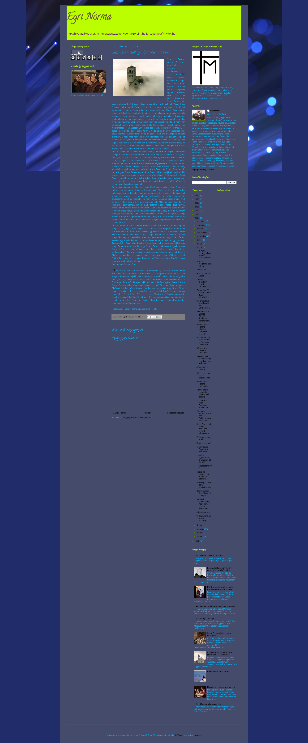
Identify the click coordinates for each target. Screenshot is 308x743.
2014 (197, 210)
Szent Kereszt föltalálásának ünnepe (204, 493)
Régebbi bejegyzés (175, 413)
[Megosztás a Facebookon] (157, 317)
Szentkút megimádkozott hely (204, 263)
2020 (197, 196)
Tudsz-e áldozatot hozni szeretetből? (203, 283)
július (199, 240)
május (200, 247)
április (200, 525)
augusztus (201, 236)
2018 (197, 199)
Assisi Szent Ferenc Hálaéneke (203, 383)
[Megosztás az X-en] (154, 317)
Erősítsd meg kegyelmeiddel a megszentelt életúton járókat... (220, 588)
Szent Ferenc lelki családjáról (208, 704)
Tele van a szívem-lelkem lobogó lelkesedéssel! (204, 254)
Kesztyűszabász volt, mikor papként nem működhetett (219, 569)
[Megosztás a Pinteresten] (160, 317)
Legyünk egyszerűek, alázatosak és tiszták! (204, 458)
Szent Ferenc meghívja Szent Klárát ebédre (203, 393)
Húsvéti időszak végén (203, 274)
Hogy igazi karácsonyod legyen (221, 687)
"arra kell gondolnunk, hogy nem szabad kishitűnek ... (203, 504)
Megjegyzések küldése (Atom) (136, 417)
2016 (197, 203)
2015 (197, 207)
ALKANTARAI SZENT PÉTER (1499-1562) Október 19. (220, 653)
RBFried (179, 735)
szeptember (202, 232)
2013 (197, 214)
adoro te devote (203, 512)
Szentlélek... (202, 270)
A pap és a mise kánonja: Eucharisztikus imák (215, 606)
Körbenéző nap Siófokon (218, 671)
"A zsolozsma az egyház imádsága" (204, 518)
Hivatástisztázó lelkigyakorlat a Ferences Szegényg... (203, 340)
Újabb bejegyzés (120, 413)
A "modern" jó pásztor (202, 368)
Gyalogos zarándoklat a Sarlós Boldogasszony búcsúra (204, 416)
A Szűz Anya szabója (205, 618)
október (200, 229)
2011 (197, 541)
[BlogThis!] (151, 317)
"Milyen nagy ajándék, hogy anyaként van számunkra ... (204, 360)
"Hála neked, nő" (204, 443)
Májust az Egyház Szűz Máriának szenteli (203, 475)
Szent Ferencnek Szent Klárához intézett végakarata (204, 429)
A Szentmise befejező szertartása (203, 350)
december (201, 221)
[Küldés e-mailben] (148, 317)
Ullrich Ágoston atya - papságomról (203, 375)
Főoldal (147, 413)
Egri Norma (89, 17)
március (200, 529)
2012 (197, 218)
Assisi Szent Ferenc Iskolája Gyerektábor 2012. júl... (203, 329)
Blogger (197, 735)
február (200, 533)
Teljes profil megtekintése (203, 170)
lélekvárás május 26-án (204, 438)
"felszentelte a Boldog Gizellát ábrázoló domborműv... (204, 316)
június (200, 244)
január (200, 537)
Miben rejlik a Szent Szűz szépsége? (203, 449)
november (201, 225)
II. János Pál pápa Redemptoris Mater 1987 (203, 404)
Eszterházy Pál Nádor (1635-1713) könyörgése (204, 293)
